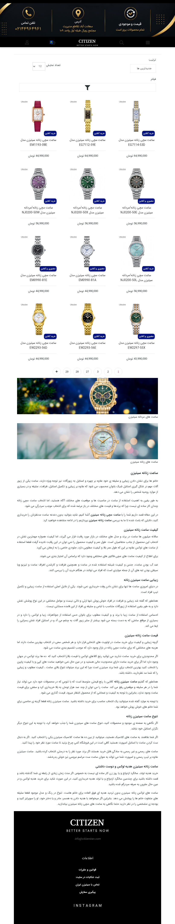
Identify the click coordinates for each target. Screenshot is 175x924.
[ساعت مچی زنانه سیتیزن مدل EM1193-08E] (38, 116)
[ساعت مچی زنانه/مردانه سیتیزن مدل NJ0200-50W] (38, 184)
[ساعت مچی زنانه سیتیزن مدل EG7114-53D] (136, 116)
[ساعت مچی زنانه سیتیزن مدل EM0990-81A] (87, 251)
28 (77, 371)
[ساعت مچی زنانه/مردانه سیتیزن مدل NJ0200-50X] (87, 184)
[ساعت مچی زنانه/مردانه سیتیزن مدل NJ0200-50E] (136, 184)
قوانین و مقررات (87, 870)
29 (67, 371)
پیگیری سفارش (87, 892)
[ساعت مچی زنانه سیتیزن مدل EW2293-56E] (87, 319)
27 (87, 371)
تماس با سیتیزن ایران (87, 885)
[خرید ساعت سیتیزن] (87, 396)
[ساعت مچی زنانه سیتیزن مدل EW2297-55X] (136, 319)
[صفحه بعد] (57, 372)
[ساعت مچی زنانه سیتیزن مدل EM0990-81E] (38, 251)
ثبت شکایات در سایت (87, 877)
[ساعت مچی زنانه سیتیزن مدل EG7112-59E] (87, 116)
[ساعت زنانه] (87, 441)
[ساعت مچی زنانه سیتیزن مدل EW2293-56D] (38, 319)
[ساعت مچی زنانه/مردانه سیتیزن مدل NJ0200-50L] (136, 251)
